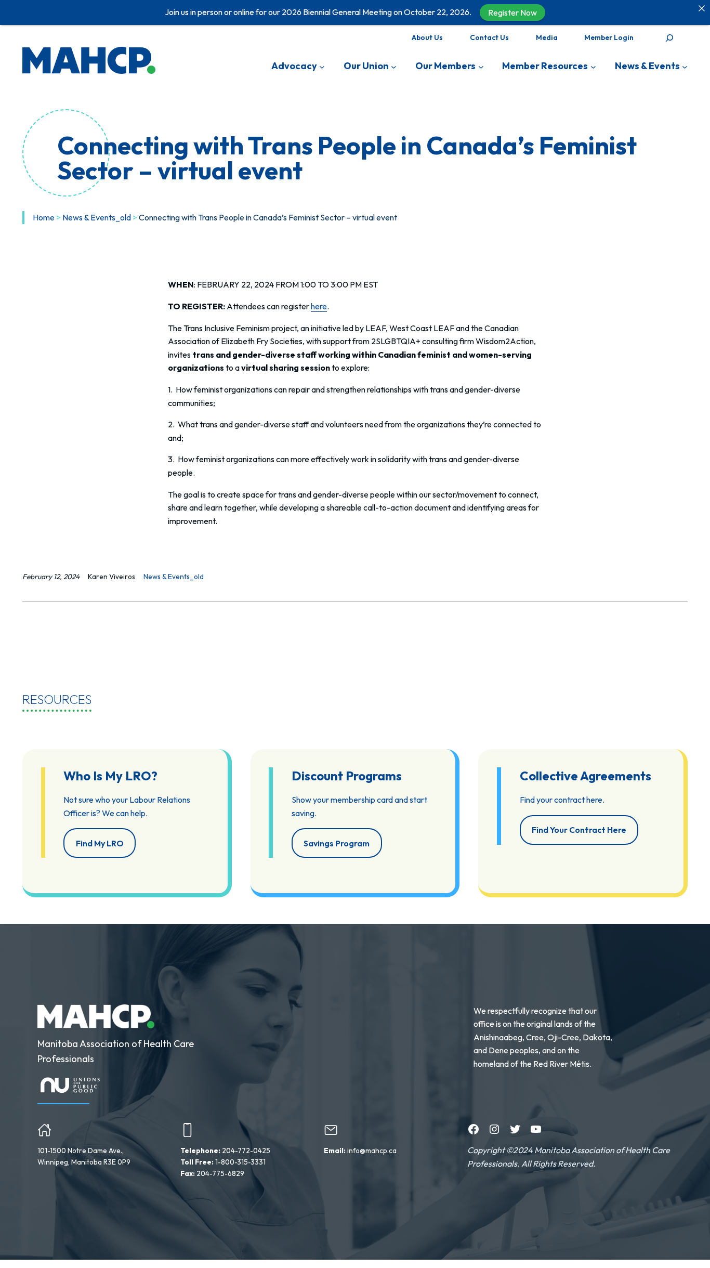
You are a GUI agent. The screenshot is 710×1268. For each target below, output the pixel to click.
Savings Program (337, 843)
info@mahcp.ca (372, 1150)
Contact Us (489, 37)
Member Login (609, 37)
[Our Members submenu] (481, 66)
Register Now (512, 12)
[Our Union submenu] (394, 66)
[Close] (701, 8)
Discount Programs (347, 775)
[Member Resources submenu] (593, 66)
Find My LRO (100, 843)
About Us (427, 37)
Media (547, 37)
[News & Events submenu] (685, 66)
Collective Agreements (585, 775)
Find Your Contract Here (579, 830)
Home (44, 217)
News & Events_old (96, 217)
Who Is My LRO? (110, 775)
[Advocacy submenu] (322, 66)
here (319, 306)
